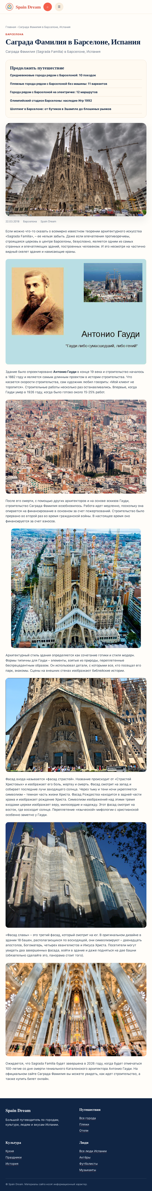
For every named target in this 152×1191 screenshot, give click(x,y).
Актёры (84, 1157)
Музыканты (87, 1170)
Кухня (10, 1151)
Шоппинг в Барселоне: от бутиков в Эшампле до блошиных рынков (60, 109)
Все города (87, 1118)
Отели (83, 1130)
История (12, 1163)
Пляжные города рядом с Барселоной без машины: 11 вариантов (58, 84)
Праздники (14, 1157)
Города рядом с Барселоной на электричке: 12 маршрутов (54, 92)
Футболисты (88, 1163)
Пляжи (84, 1124)
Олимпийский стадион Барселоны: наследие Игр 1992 (51, 100)
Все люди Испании (93, 1151)
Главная (11, 27)
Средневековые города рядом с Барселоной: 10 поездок (53, 75)
